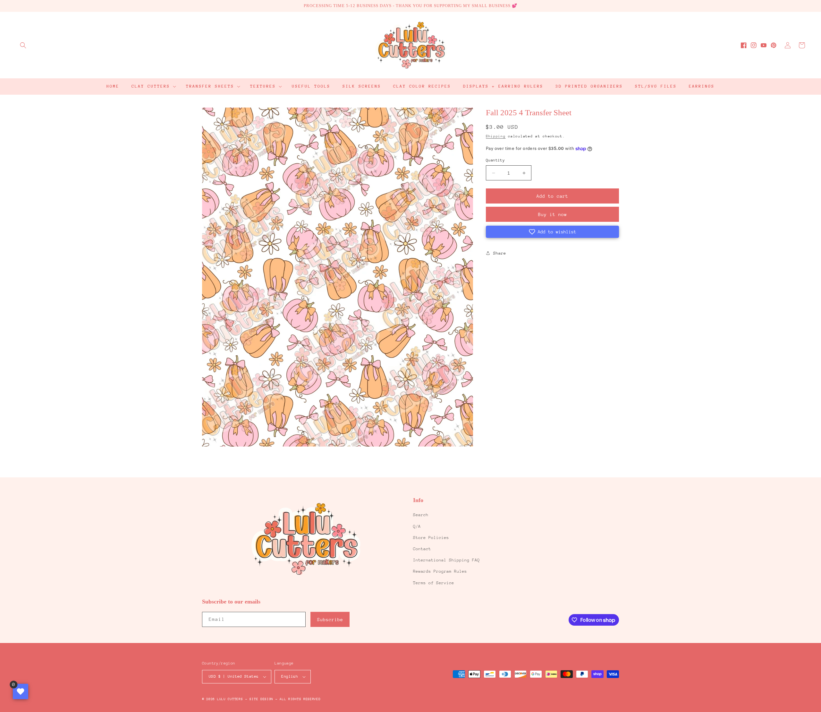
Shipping (496, 136)
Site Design (261, 699)
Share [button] (499, 253)
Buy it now (552, 214)
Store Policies (431, 537)
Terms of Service (433, 582)
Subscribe (330, 619)
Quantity (495, 160)
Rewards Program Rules (440, 571)
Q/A (417, 526)
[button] (23, 45)
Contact (422, 548)
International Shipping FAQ (446, 560)
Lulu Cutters (230, 699)
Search (420, 514)
